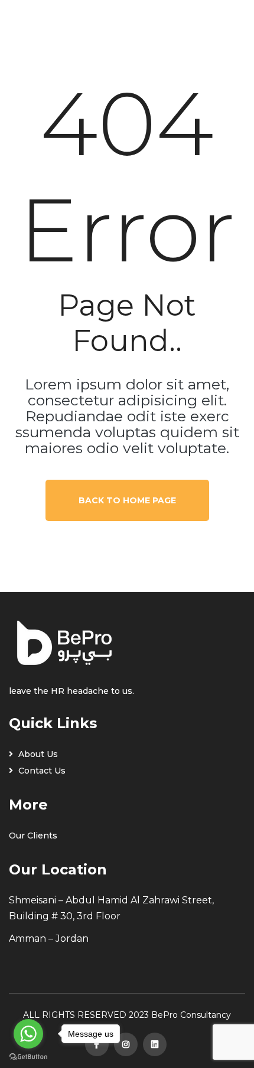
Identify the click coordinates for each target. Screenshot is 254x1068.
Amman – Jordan (49, 938)
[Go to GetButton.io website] (28, 1056)
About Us (37, 754)
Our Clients (33, 835)
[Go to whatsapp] (28, 1034)
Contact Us (41, 770)
